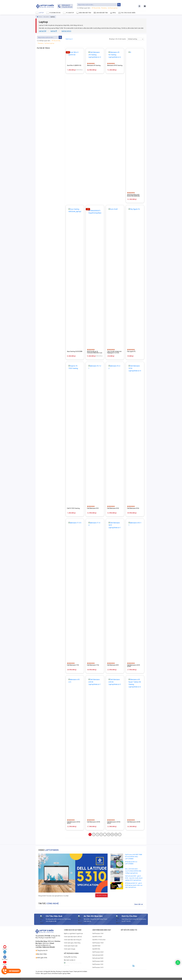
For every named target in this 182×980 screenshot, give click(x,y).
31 (108, 834)
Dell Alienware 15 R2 (113, 508)
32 (112, 834)
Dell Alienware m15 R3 (93, 822)
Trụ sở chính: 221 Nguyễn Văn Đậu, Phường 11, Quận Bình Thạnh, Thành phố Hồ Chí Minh (61, 971)
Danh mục (69, 39)
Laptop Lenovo (66, 31)
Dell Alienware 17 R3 (73, 665)
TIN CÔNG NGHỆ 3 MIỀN (128, 13)
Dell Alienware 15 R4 (133, 508)
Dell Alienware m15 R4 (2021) (113, 822)
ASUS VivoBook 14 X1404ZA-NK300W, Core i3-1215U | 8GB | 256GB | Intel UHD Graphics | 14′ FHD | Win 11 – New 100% (94, 352)
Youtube (5, 964)
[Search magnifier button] (119, 4)
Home (40, 16)
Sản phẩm (46, 16)
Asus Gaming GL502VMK (74, 351)
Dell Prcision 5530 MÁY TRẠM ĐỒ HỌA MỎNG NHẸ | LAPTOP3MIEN (133, 857)
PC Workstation (55, 13)
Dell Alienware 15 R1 (93, 508)
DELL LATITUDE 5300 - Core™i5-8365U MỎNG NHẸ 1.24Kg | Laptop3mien (133, 871)
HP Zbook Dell (96, 8)
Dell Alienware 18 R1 (113, 665)
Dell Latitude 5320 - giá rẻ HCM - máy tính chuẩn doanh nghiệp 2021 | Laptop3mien (134, 878)
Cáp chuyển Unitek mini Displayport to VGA (114, 352)
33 (116, 834)
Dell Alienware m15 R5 (133, 822)
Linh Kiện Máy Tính (102, 13)
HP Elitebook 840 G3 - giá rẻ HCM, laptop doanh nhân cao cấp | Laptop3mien (133, 885)
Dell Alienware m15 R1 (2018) (133, 665)
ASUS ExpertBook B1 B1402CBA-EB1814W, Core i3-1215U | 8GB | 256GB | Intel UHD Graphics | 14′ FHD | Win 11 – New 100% (134, 195)
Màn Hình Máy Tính (85, 13)
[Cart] (144, 6)
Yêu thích (5, 949)
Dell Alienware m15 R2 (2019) (73, 822)
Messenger (5, 959)
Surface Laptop (113, 8)
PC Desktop (70, 13)
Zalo (5, 954)
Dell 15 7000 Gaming (73, 508)
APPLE (114, 13)
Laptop (41, 13)
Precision (104, 8)
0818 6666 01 (45, 941)
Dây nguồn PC (131, 351)
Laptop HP (53, 31)
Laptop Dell (42, 31)
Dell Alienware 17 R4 (93, 665)
